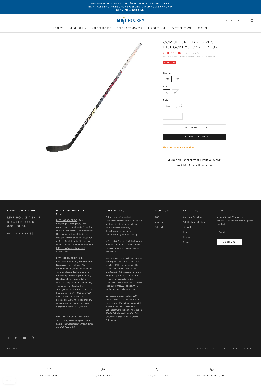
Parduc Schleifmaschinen (130, 309)
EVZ (116, 261)
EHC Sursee (124, 261)
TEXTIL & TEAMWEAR (129, 28)
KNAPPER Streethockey (124, 302)
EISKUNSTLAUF (157, 28)
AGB (157, 217)
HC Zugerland (126, 265)
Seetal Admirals (124, 282)
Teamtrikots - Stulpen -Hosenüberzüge (194, 165)
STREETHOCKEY (101, 28)
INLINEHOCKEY (77, 28)
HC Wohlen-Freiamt (123, 268)
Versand (187, 227)
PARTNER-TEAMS (182, 28)
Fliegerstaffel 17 (124, 278)
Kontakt (186, 237)
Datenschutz (160, 227)
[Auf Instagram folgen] (16, 337)
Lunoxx (134, 289)
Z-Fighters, (127, 285)
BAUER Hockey (120, 299)
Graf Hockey (124, 306)
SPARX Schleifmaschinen (117, 313)
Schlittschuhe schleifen (194, 222)
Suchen (186, 242)
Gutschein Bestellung (193, 217)
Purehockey (111, 282)
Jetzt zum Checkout (194, 136)
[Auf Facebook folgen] (8, 337)
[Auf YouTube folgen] (24, 337)
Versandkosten (180, 57)
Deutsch (224, 20)
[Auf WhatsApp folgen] (32, 337)
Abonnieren (229, 242)
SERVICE (203, 28)
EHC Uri (136, 272)
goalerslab (125, 289)
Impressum (160, 222)
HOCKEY (58, 28)
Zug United (116, 285)
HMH (116, 265)
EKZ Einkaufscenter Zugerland (70, 248)
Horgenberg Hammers (116, 275)
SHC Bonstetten (124, 272)
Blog (185, 232)
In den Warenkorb (194, 127)
